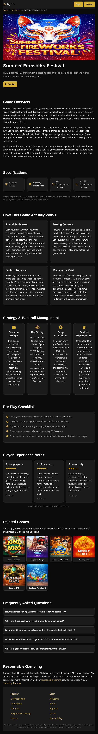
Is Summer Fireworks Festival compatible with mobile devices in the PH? (40, 630)
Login (78, 4)
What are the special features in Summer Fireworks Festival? (34, 621)
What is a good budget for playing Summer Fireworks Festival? (35, 648)
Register (89, 4)
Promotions (16, 703)
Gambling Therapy (12, 683)
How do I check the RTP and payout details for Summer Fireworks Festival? (41, 639)
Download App (18, 698)
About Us (15, 708)
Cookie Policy (56, 718)
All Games (16, 10)
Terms (53, 713)
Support (54, 708)
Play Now (11, 84)
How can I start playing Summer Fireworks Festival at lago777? (35, 611)
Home (5, 10)
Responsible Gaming (51, 679)
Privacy (14, 718)
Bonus (53, 703)
